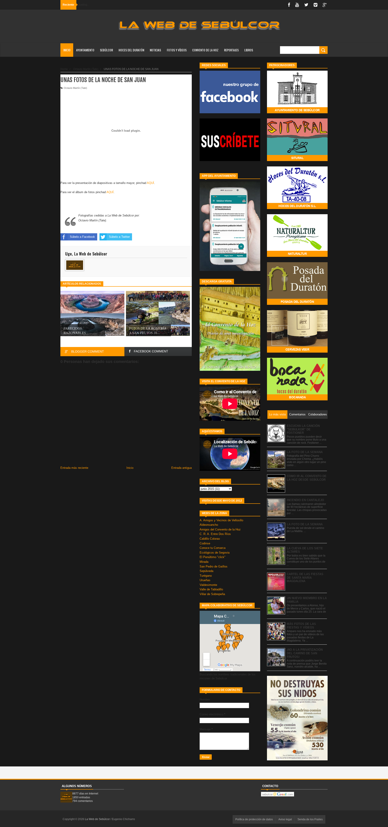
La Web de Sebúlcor (97, 819)
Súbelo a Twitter (119, 236)
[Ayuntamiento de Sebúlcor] (297, 112)
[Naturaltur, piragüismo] (297, 255)
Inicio (67, 50)
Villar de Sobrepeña (212, 594)
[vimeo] (315, 5)
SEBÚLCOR (106, 50)
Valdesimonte (208, 585)
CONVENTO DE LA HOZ (205, 50)
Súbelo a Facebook (82, 236)
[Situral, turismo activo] (297, 160)
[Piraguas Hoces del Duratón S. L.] (297, 208)
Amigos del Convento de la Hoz (220, 529)
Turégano (206, 575)
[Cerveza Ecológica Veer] (297, 351)
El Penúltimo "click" (212, 557)
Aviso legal (285, 819)
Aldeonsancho (209, 524)
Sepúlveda (206, 571)
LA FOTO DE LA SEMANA (305, 452)
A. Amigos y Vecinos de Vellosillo (221, 520)
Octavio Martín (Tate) (75, 88)
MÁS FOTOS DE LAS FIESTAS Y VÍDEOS (301, 625)
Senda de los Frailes (310, 819)
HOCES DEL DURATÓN (131, 50)
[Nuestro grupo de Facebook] (230, 112)
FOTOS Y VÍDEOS (177, 50)
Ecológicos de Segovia (214, 552)
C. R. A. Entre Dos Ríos (215, 534)
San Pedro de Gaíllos (213, 566)
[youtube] (297, 5)
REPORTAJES (231, 50)
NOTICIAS (155, 50)
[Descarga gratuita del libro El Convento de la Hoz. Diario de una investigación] (230, 369)
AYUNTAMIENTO (85, 50)
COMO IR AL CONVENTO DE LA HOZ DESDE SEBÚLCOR (306, 477)
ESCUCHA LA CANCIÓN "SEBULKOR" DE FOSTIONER (303, 429)
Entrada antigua (181, 467)
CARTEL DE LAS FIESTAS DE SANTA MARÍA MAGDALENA (305, 577)
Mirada (204, 561)
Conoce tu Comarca (212, 548)
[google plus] (325, 5)
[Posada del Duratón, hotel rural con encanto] (297, 303)
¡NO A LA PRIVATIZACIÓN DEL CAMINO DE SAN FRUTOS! (305, 653)
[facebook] (289, 5)
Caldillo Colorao (210, 538)
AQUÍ (150, 183)
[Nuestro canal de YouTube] (230, 160)
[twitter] (306, 5)
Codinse (205, 543)
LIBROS (248, 50)
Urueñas (205, 580)
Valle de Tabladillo (211, 589)
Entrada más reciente (74, 467)
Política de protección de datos (254, 819)
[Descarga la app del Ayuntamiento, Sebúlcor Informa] (230, 270)
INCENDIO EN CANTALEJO (305, 500)
